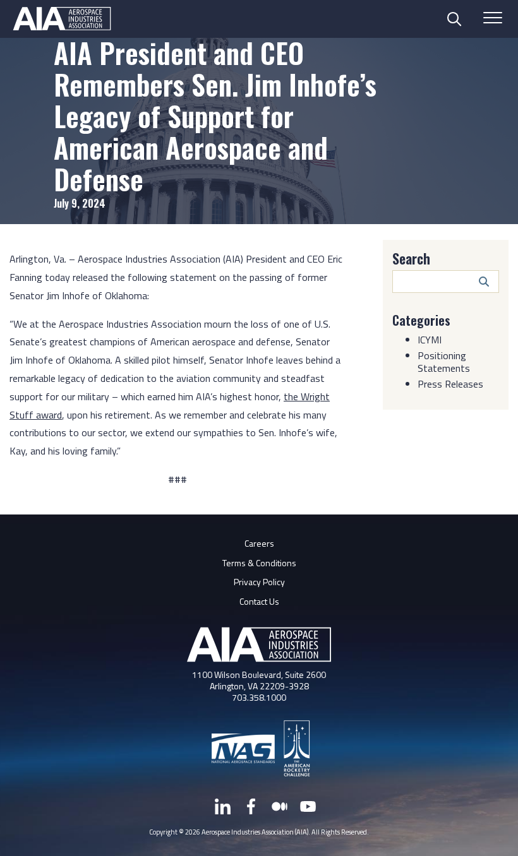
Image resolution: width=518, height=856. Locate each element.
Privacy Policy (259, 581)
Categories (421, 320)
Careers (259, 543)
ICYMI (430, 339)
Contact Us (259, 601)
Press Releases (450, 383)
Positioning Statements (444, 362)
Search (411, 258)
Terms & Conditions (259, 562)
